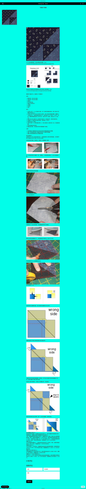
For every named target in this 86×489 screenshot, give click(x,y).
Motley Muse (84, 488)
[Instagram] (2, 488)
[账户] (81, 3)
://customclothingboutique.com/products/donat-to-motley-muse (40, 63)
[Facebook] (0, 488)
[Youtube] (4, 488)
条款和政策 (43, 488)
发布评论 (29, 481)
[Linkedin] (7, 488)
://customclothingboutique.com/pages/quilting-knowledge (38, 90)
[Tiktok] (5, 488)
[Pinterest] (9, 488)
